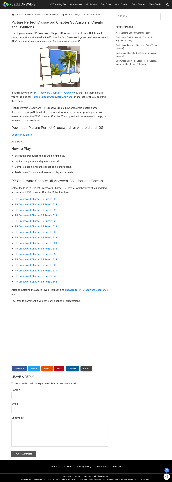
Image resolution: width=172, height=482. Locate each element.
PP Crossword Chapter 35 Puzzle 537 (36, 259)
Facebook (19, 368)
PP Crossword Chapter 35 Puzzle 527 (36, 204)
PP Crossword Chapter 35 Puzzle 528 (36, 210)
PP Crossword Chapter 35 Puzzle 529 (36, 215)
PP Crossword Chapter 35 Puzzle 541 (36, 281)
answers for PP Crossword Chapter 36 (86, 289)
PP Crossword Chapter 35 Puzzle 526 (36, 199)
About (54, 466)
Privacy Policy (84, 466)
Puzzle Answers (85, 476)
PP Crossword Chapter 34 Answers (54, 92)
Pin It (59, 368)
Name (15, 389)
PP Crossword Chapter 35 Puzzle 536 (36, 254)
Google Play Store (21, 134)
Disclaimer (67, 466)
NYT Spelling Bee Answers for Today (133, 33)
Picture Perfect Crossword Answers (52, 96)
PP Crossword (27, 14)
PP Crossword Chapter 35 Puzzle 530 (36, 221)
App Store (17, 141)
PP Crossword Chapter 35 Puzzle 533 (36, 237)
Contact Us (101, 466)
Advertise (116, 466)
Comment (17, 417)
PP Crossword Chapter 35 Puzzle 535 (36, 248)
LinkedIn (72, 368)
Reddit (47, 368)
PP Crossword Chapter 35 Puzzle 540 (36, 276)
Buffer (86, 368)
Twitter (34, 368)
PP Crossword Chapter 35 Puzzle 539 (36, 270)
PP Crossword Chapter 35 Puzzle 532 (36, 232)
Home (17, 14)
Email (15, 403)
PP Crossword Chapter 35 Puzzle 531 (36, 226)
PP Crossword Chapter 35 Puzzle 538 (36, 265)
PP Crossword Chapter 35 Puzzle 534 (36, 243)
